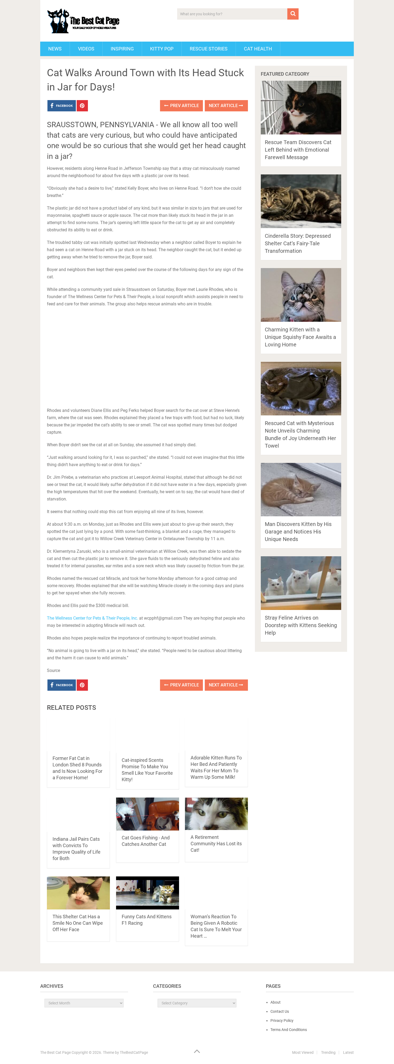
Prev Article (184, 105)
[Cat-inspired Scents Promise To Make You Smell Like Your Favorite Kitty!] (147, 735)
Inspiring (122, 49)
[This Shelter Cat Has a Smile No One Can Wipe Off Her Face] (78, 892)
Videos (86, 49)
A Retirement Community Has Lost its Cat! (216, 843)
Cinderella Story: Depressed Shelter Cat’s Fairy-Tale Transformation (298, 243)
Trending (328, 1052)
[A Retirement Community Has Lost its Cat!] (216, 814)
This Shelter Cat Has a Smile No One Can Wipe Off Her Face (78, 923)
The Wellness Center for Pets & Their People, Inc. (92, 618)
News (55, 49)
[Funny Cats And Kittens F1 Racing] (147, 892)
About (275, 1002)
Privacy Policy (281, 1020)
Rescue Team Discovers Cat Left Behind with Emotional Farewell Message (298, 149)
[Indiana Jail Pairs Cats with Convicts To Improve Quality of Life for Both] (78, 815)
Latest (348, 1052)
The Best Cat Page (55, 1052)
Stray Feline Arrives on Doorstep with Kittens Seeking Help (301, 625)
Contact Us (279, 1011)
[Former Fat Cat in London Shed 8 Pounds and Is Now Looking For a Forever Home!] (78, 734)
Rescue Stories (209, 49)
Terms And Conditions (288, 1030)
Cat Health (258, 49)
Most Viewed (303, 1052)
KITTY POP (161, 49)
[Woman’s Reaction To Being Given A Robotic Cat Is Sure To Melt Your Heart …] (216, 892)
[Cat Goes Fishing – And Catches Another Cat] (147, 814)
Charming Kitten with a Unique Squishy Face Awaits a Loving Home (300, 337)
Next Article (224, 105)
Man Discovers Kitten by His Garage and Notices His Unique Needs (298, 531)
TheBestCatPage (134, 1052)
